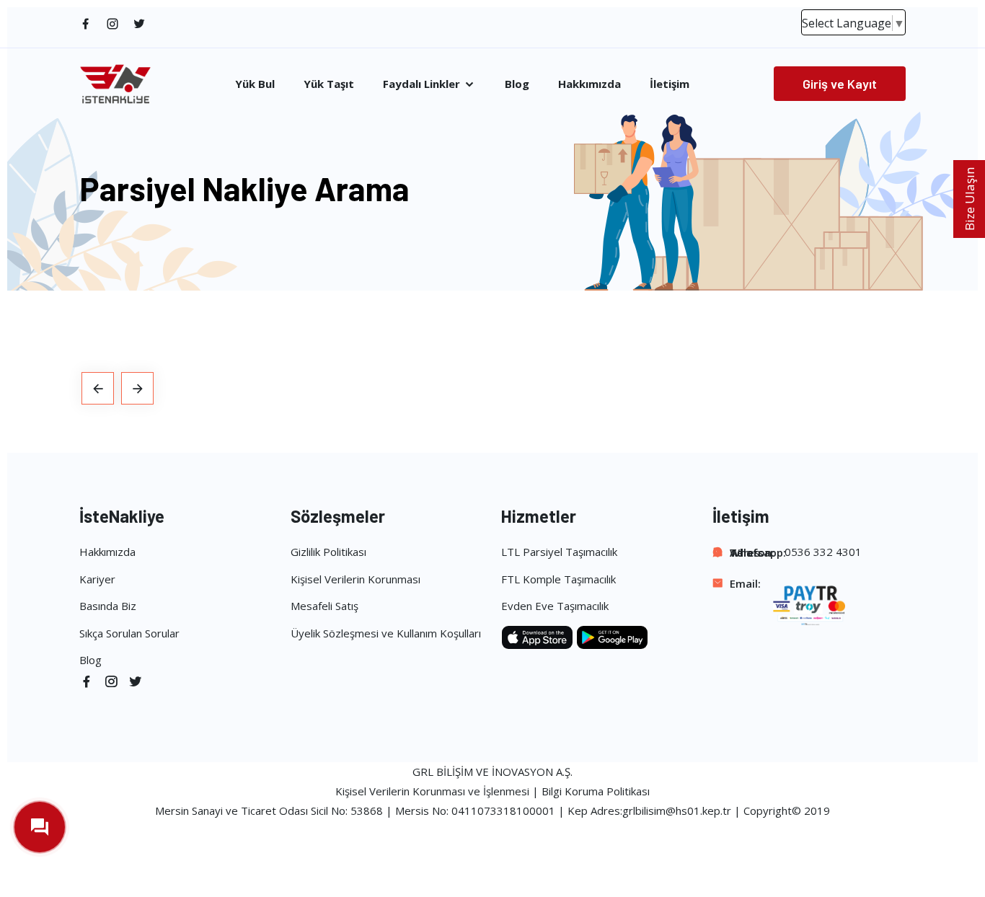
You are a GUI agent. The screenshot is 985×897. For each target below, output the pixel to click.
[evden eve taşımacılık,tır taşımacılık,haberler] (97, 388)
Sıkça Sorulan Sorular (129, 633)
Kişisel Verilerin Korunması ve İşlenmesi (432, 791)
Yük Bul (255, 84)
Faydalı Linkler (423, 84)
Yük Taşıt (329, 84)
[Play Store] (612, 636)
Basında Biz (107, 605)
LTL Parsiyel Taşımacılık (559, 551)
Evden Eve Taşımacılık (555, 605)
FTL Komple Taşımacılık (558, 579)
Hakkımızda (589, 84)
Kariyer (97, 579)
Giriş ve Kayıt (840, 84)
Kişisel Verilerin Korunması (355, 579)
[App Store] (538, 636)
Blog (517, 84)
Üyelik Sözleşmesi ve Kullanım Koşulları (386, 633)
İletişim (669, 84)
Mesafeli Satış (324, 605)
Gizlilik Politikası (328, 551)
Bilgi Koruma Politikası (596, 791)
